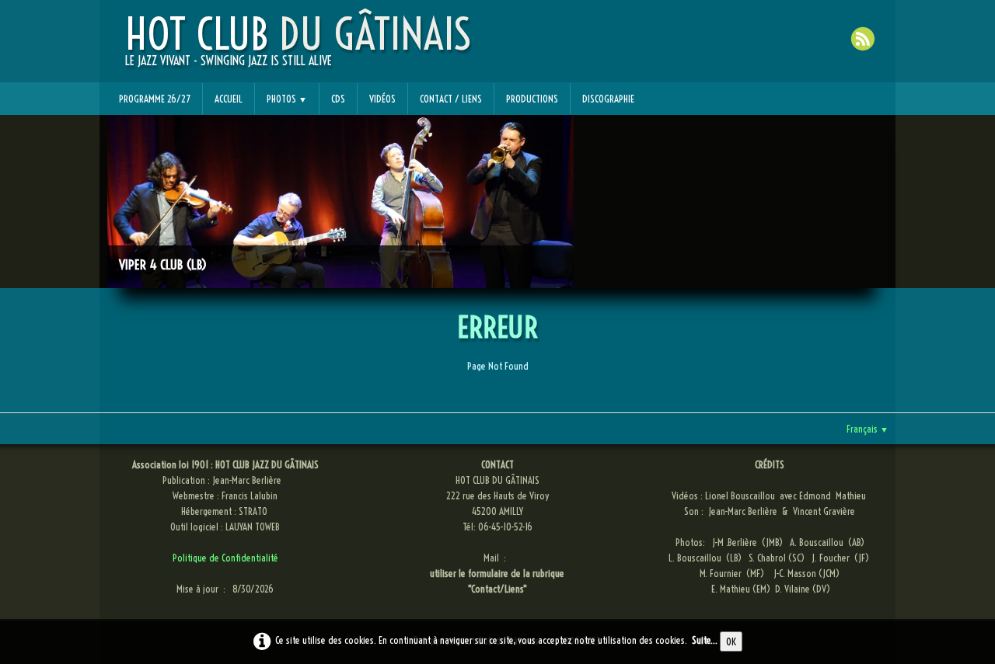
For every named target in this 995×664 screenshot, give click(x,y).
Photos (287, 98)
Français (868, 428)
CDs (338, 98)
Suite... (704, 640)
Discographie (608, 98)
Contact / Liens (451, 98)
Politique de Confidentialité (225, 557)
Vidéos (382, 98)
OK (731, 641)
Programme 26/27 (154, 98)
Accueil (229, 98)
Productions (532, 98)
